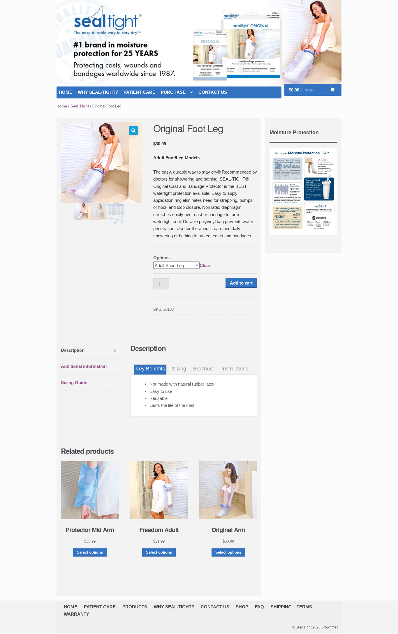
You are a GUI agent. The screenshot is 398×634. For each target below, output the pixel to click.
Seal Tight (80, 106)
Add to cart (241, 283)
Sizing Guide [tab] (74, 382)
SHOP (242, 606)
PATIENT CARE (139, 92)
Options (161, 257)
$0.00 (301, 89)
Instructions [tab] (234, 369)
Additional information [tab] (84, 366)
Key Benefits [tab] (150, 369)
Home (62, 106)
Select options (90, 552)
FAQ (259, 606)
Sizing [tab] (179, 369)
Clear (205, 265)
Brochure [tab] (203, 369)
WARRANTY (76, 614)
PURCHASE (173, 92)
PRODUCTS (134, 606)
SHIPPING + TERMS (291, 606)
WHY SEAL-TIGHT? (98, 92)
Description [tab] (72, 350)
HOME (65, 92)
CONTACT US (212, 92)
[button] (133, 130)
